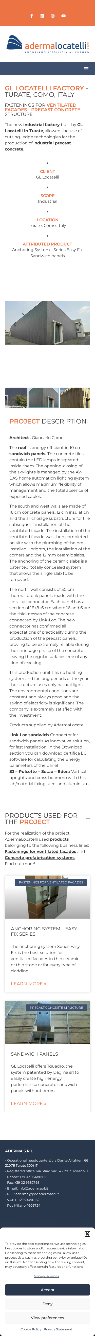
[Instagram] (53, 15)
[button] (87, 1233)
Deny (47, 1303)
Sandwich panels (34, 1054)
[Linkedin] (42, 15)
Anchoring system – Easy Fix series (44, 931)
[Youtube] (63, 15)
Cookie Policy (31, 1329)
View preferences (47, 1317)
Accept (47, 1289)
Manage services (46, 1276)
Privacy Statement (58, 1329)
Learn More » (28, 984)
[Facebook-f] (31, 15)
